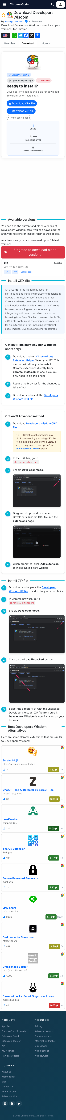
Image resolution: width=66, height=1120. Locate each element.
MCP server (8, 1050)
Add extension (42, 1050)
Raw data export (10, 1055)
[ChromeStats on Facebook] (12, 1103)
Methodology (8, 1076)
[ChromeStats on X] (19, 1103)
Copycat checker (44, 1036)
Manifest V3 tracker (45, 1041)
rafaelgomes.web (14, 21)
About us (6, 1072)
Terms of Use (9, 1091)
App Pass (7, 1026)
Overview (9, 43)
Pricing (38, 1026)
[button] (4, 4)
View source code (20, 117)
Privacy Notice (9, 1096)
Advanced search (44, 1031)
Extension (37, 21)
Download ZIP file (22, 110)
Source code (27, 272)
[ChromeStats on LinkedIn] (5, 1103)
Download (27, 43)
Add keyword (41, 1055)
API (3, 1046)
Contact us (7, 1086)
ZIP (15, 271)
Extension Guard (10, 1036)
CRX (8, 271)
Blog (4, 1081)
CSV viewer (41, 1046)
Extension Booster (11, 1041)
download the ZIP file (27, 448)
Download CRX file (23, 103)
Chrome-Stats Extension (14, 1031)
